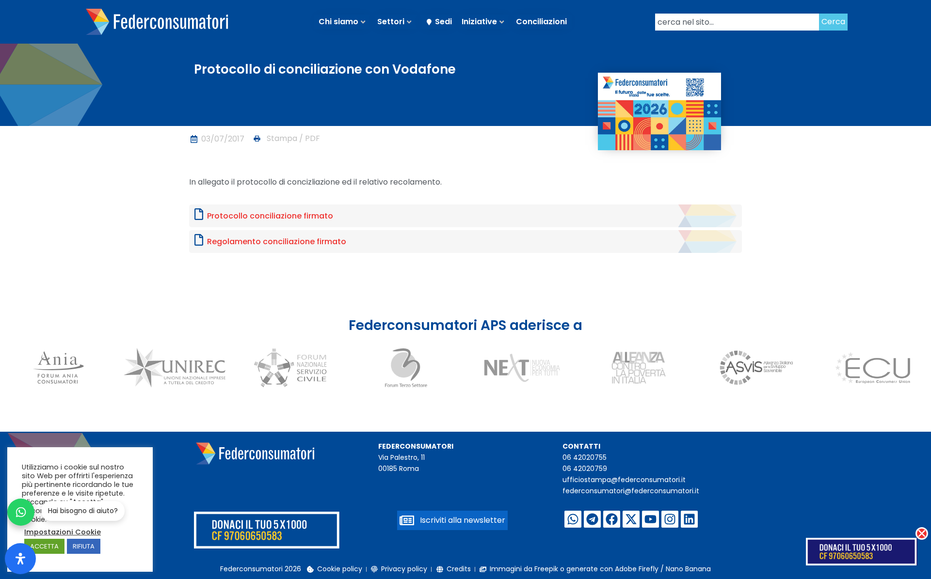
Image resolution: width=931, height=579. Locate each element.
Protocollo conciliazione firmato (270, 215)
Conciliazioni (541, 21)
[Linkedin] (689, 519)
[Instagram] (669, 519)
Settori (390, 21)
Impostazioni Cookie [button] (62, 532)
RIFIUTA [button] (84, 546)
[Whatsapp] (572, 519)
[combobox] (737, 22)
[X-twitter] (631, 519)
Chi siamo (338, 21)
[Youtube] (650, 519)
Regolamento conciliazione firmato (276, 241)
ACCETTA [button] (44, 546)
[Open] (20, 558)
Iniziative (479, 21)
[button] (286, 138)
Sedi (443, 21)
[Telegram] (592, 519)
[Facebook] (611, 519)
